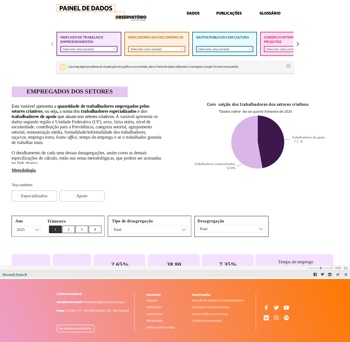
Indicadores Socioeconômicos (210, 307)
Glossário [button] (270, 14)
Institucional (154, 314)
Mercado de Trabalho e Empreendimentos (218, 300)
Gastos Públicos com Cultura (210, 314)
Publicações (153, 307)
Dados (193, 14)
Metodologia (154, 321)
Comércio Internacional (207, 321)
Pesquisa (151, 300)
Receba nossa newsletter (75, 328)
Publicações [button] (229, 14)
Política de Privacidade (160, 327)
